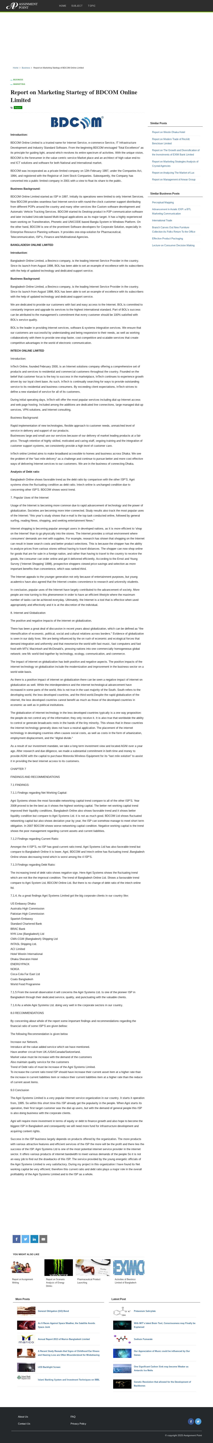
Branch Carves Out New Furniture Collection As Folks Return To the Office (173, 229)
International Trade (162, 220)
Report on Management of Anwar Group (173, 179)
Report (18, 108)
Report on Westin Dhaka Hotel (168, 132)
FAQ (73, 1416)
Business (18, 79)
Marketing (19, 84)
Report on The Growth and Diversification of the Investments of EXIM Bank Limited (176, 152)
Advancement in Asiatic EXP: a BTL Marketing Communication (171, 211)
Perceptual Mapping (163, 202)
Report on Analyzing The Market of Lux (173, 172)
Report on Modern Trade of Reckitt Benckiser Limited (171, 141)
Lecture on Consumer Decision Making (173, 245)
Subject (77, 5)
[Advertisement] (106, 38)
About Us (23, 1416)
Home (62, 5)
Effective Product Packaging (167, 238)
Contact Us (24, 1423)
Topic (92, 5)
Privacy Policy (78, 1423)
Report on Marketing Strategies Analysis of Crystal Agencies (175, 163)
